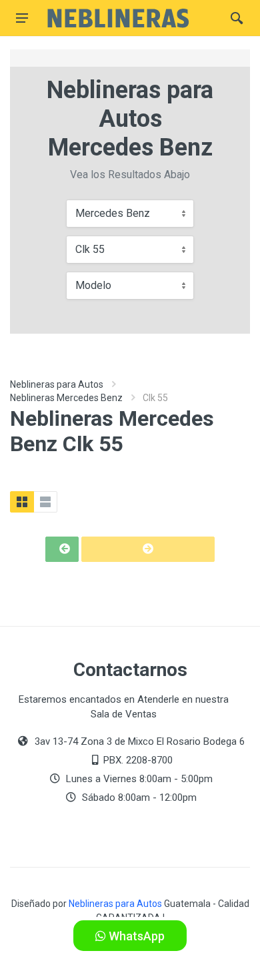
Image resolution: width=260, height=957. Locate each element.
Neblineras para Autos (56, 384)
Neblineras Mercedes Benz (66, 397)
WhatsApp (135, 936)
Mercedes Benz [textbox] (112, 213)
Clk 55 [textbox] (90, 249)
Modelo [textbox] (93, 285)
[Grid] (22, 502)
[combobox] (130, 213)
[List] (45, 502)
